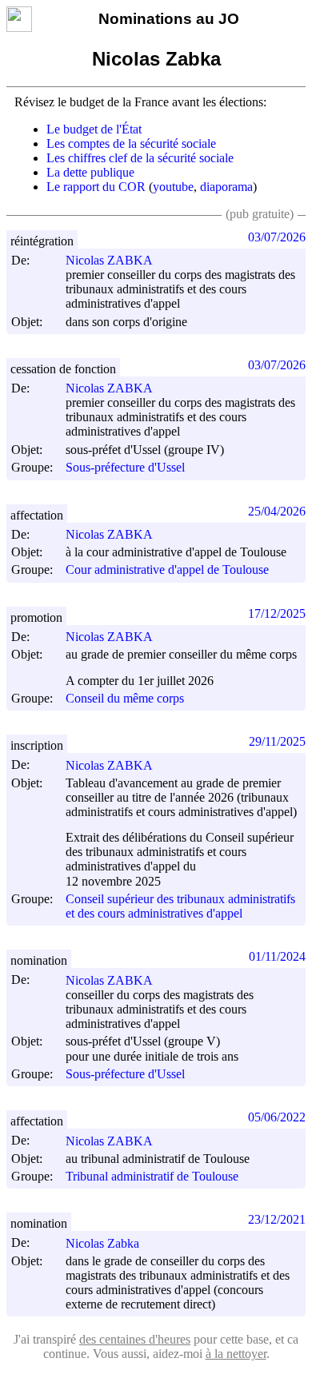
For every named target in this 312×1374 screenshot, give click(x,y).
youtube (173, 186)
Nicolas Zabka (102, 1243)
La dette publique (90, 172)
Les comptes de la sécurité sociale (131, 143)
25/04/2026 (277, 511)
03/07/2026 (277, 237)
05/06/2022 (277, 1117)
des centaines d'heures (134, 1339)
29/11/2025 (277, 741)
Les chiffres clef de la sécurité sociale (140, 158)
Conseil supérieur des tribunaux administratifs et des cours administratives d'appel (180, 906)
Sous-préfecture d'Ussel (125, 468)
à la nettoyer (236, 1353)
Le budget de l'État (94, 129)
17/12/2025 (277, 613)
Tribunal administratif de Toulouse (152, 1176)
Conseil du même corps (125, 698)
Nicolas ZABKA (109, 260)
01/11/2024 (277, 956)
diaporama (226, 186)
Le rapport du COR (96, 186)
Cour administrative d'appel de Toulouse (167, 570)
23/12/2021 (277, 1219)
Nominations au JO (168, 18)
